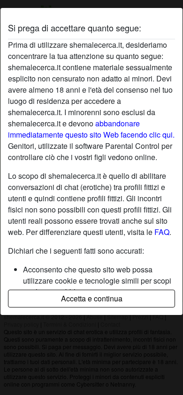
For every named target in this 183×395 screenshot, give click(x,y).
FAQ (161, 232)
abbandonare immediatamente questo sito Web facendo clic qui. (91, 129)
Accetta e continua (91, 298)
